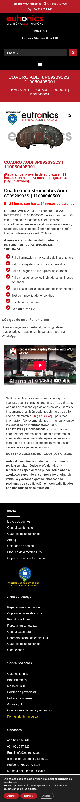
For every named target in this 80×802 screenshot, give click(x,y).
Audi (23, 90)
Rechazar (28, 795)
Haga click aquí (43, 416)
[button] (40, 64)
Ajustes (46, 795)
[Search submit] (73, 52)
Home (14, 90)
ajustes (32, 789)
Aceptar (11, 795)
